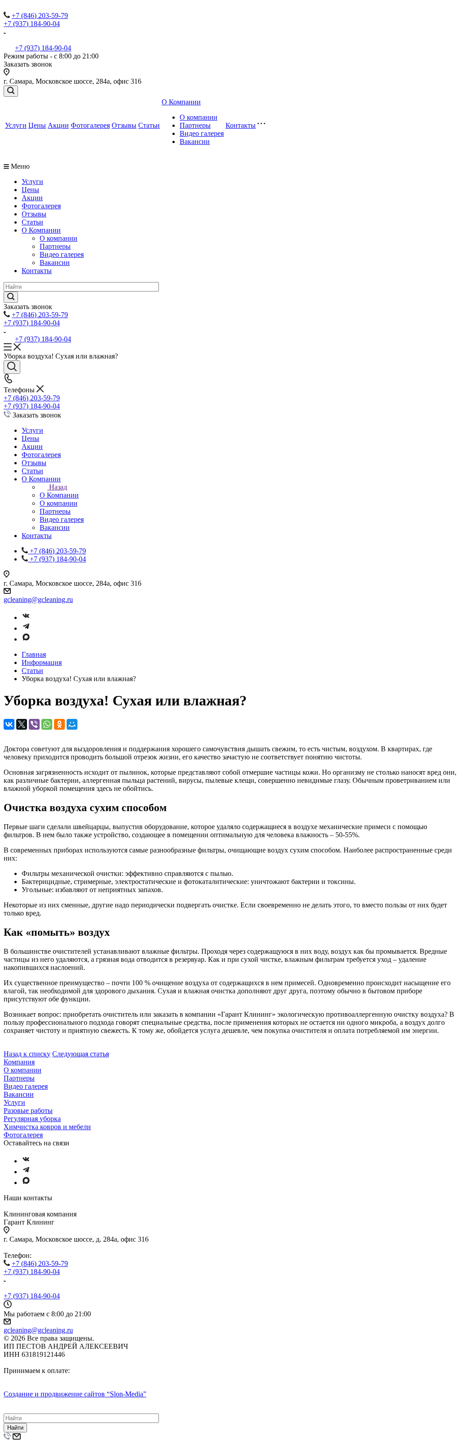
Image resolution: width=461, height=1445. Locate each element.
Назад (58, 487)
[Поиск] (11, 91)
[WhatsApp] (46, 724)
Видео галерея (202, 133)
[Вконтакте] (26, 617)
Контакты (241, 125)
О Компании (181, 102)
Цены (37, 125)
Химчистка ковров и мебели (47, 1127)
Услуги (16, 125)
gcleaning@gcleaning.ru (38, 599)
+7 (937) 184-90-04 (32, 23)
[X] (21, 724)
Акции (58, 125)
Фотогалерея (90, 125)
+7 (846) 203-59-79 (40, 15)
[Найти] (11, 297)
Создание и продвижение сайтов (75, 1394)
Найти (15, 1427)
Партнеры (195, 125)
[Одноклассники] (59, 724)
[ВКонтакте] (9, 724)
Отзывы (124, 125)
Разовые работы (28, 1110)
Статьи (149, 125)
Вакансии (195, 141)
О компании (198, 117)
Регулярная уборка (32, 1118)
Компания (19, 1062)
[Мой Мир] (72, 724)
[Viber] (34, 724)
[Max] (26, 639)
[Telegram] (26, 628)
